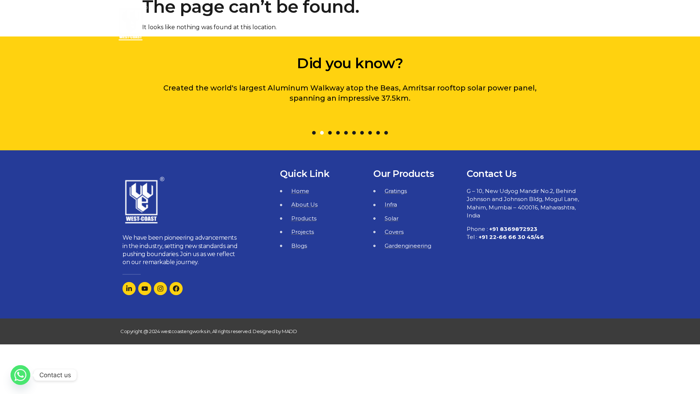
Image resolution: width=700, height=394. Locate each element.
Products (418, 23)
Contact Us (556, 23)
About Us (361, 23)
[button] (314, 133)
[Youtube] (144, 288)
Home (319, 23)
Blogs (512, 23)
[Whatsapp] (20, 375)
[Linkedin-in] (129, 288)
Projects (473, 23)
